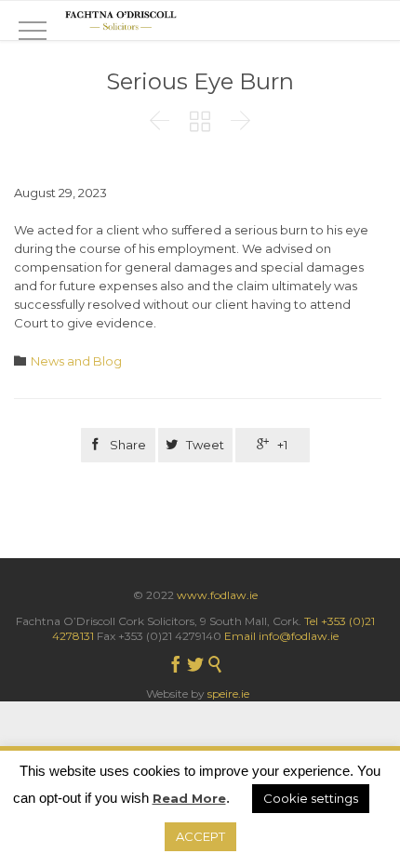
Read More (189, 798)
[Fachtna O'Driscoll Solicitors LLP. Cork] (121, 20)
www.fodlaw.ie (217, 595)
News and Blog (76, 360)
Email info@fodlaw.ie (281, 636)
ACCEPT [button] (200, 836)
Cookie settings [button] (310, 798)
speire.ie (228, 693)
